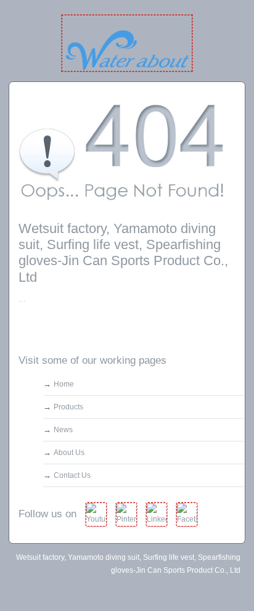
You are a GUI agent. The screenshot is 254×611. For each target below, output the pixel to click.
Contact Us (72, 475)
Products (68, 407)
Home (64, 384)
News (63, 429)
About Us (69, 452)
